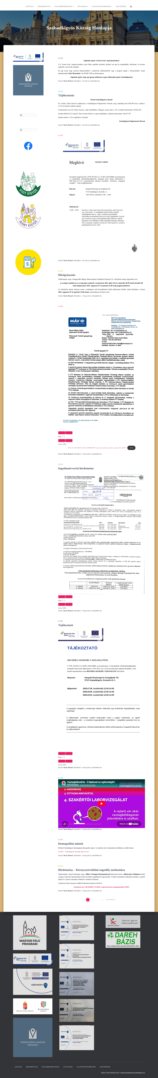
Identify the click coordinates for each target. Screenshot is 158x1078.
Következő (110, 900)
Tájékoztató (65, 625)
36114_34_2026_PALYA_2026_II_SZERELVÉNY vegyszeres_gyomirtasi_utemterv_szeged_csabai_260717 (97, 447)
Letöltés (131, 447)
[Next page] (68, 432)
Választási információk (101, 6)
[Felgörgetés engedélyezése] (153, 1073)
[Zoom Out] (61, 440)
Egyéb (60, 58)
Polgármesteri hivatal (64, 6)
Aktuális (29, 6)
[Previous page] (61, 432)
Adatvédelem (121, 6)
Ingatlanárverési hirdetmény (76, 468)
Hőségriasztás (66, 274)
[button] (33, 6)
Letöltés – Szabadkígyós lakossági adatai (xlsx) (73, 852)
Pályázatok (82, 6)
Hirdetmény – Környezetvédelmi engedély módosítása (91, 869)
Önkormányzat (44, 6)
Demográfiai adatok (70, 843)
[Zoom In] (68, 440)
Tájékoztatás (66, 95)
